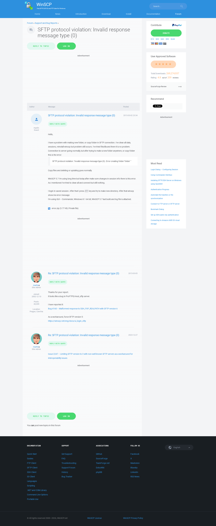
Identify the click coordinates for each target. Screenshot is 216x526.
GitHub (99, 454)
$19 (152, 39)
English (176, 447)
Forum (178, 14)
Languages (32, 481)
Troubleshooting (69, 463)
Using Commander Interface (161, 175)
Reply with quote (58, 124)
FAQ (63, 458)
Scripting (31, 485)
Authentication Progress (160, 189)
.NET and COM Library (37, 490)
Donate (166, 33)
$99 (167, 39)
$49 (162, 39)
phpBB (99, 472)
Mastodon (135, 463)
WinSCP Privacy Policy (133, 518)
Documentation (153, 14)
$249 (173, 39)
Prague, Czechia (36, 311)
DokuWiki (100, 467)
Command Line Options (37, 494)
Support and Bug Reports (46, 23)
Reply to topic (41, 46)
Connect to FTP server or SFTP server (165, 204)
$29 (157, 39)
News (57, 14)
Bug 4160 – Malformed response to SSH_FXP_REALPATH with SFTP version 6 (83, 308)
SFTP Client (32, 467)
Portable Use (32, 499)
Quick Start (32, 454)
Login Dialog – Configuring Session (164, 169)
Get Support (67, 454)
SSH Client (31, 472)
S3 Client (31, 476)
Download (106, 14)
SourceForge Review (158, 86)
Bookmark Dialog (157, 209)
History (65, 472)
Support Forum (68, 467)
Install (128, 14)
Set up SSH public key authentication (165, 215)
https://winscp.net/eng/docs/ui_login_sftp (67, 321)
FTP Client (31, 463)
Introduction (81, 14)
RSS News (134, 476)
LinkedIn (134, 472)
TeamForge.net (102, 463)
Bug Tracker (67, 476)
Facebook (134, 454)
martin (35, 285)
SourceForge (102, 458)
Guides (30, 458)
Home (37, 14)
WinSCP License (94, 518)
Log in (66, 46)
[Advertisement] (83, 77)
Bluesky (133, 467)
